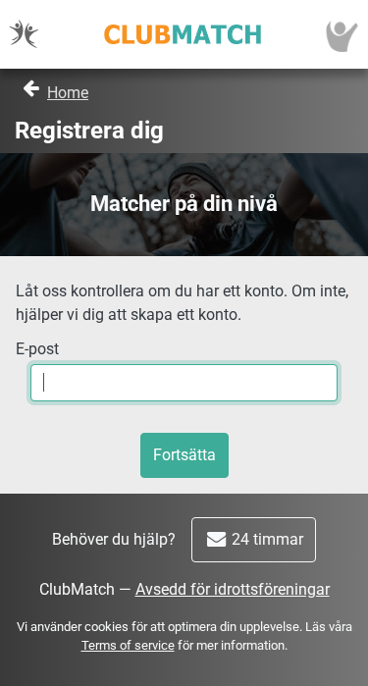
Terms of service (128, 645)
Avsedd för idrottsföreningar (232, 589)
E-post (37, 349)
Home (67, 92)
